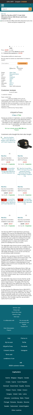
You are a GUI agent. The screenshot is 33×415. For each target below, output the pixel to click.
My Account (9, 342)
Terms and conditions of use (9, 356)
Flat (11, 81)
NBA (11, 80)
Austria (7, 378)
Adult (11, 75)
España (21, 386)
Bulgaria (20, 378)
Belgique (13, 378)
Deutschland (14, 386)
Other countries (16, 410)
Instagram (24, 350)
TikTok (24, 342)
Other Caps (13, 72)
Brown (11, 84)
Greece (25, 390)
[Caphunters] (9, 5)
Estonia (27, 386)
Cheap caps (16, 310)
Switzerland (14, 406)
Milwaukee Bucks (14, 74)
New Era (3, 13)
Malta (21, 398)
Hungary (9, 394)
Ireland (15, 394)
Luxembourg (15, 398)
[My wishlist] (26, 5)
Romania (13, 402)
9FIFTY (12, 83)
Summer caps (16, 307)
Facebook (24, 346)
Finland (8, 390)
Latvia (25, 394)
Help (8, 338)
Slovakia (20, 402)
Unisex (11, 78)
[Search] (30, 9)
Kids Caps (16, 316)
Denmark (6, 386)
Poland (27, 398)
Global (19, 390)
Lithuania (7, 398)
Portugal (6, 402)
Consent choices (9, 350)
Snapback (12, 77)
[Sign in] (23, 5)
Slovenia (26, 402)
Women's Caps (16, 314)
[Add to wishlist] (12, 150)
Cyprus (14, 382)
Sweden (6, 406)
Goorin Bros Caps (16, 312)
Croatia (8, 382)
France (14, 390)
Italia (20, 394)
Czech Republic (22, 382)
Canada (26, 378)
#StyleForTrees (8, 346)
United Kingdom (24, 406)
